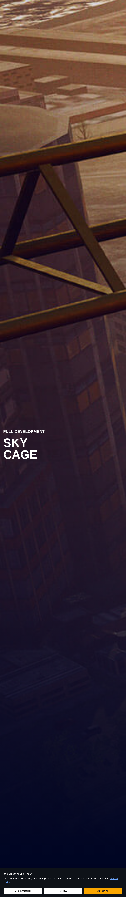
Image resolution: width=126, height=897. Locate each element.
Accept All (102, 890)
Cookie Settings (23, 890)
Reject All (63, 890)
